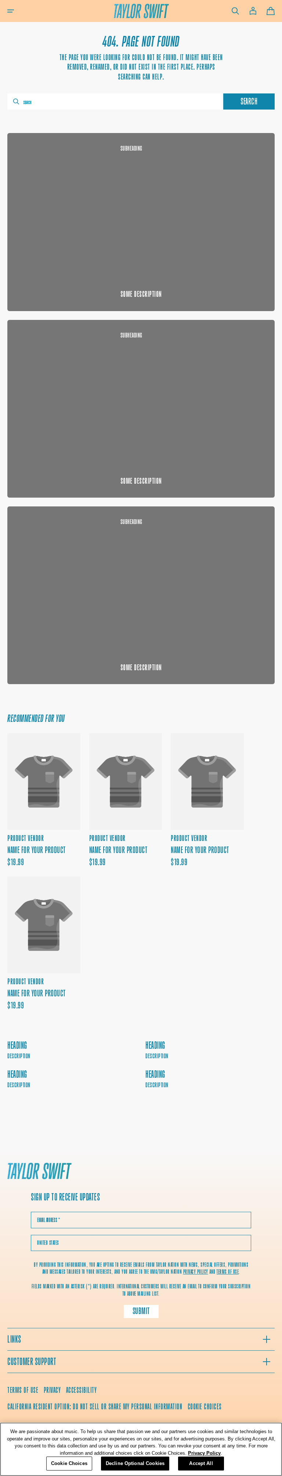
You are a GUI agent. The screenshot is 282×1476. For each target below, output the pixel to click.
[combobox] (114, 101)
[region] (141, 1449)
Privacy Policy (204, 1453)
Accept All (201, 1463)
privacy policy (195, 1271)
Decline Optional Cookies (135, 1463)
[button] (11, 11)
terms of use (228, 1271)
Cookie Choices (205, 1406)
